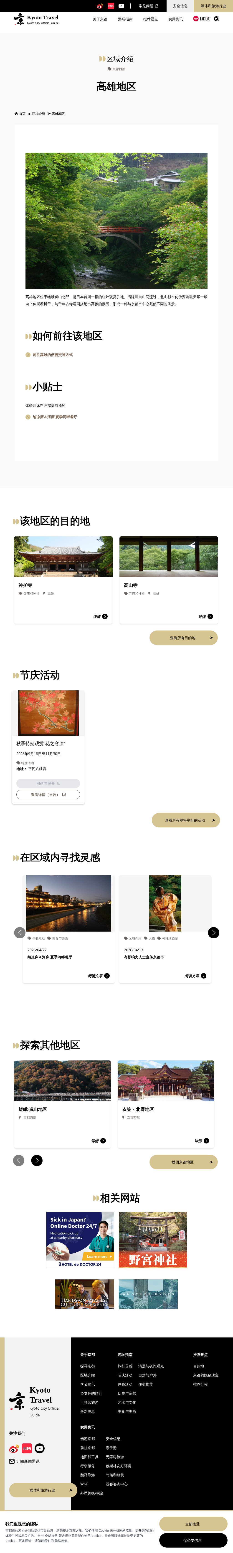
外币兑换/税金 (92, 1493)
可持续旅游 (89, 1402)
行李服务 (87, 1465)
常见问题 (146, 5)
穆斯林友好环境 (118, 1465)
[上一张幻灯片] (19, 932)
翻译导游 (87, 1474)
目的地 (198, 1366)
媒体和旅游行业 (213, 5)
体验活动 (125, 1384)
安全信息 (180, 5)
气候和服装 (115, 1474)
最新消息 (87, 1411)
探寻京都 (87, 1366)
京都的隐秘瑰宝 (206, 1375)
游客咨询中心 (117, 1484)
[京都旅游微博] (100, 6)
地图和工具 (89, 1456)
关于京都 (100, 19)
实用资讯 (175, 19)
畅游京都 (87, 1438)
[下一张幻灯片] (213, 932)
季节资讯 (87, 1384)
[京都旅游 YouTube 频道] (121, 6)
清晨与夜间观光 (151, 1366)
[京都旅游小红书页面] (111, 6)
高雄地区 (58, 113)
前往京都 (87, 1447)
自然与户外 (147, 1375)
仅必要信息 (192, 1540)
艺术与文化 (127, 1402)
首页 (22, 113)
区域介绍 (38, 113)
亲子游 (111, 1447)
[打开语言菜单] (216, 18)
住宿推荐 (145, 1384)
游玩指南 (125, 19)
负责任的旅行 (91, 1393)
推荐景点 (150, 19)
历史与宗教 (127, 1393)
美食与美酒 (127, 1411)
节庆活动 (125, 1375)
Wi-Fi (84, 1484)
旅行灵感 (125, 1366)
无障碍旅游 (115, 1456)
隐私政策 (61, 1540)
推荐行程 (200, 1384)
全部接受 (192, 1523)
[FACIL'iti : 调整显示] (201, 18)
